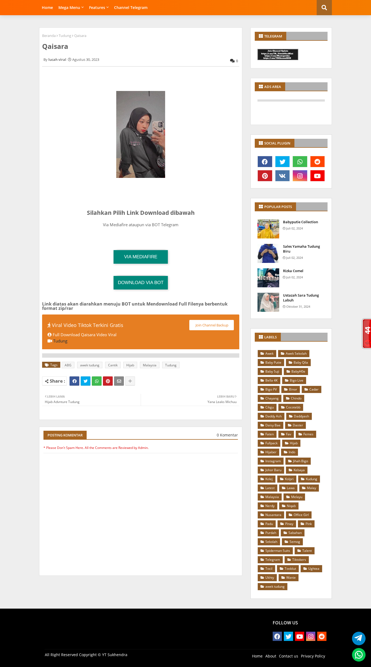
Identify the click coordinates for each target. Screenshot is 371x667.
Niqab (291, 506)
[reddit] (317, 161)
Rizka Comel (293, 270)
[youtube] (317, 175)
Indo (292, 452)
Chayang (272, 398)
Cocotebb (293, 407)
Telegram (272, 559)
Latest (270, 488)
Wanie (291, 577)
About (270, 656)
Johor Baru (273, 470)
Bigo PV (271, 389)
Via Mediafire (140, 256)
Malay (311, 488)
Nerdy (270, 506)
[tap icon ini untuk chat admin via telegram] (357, 639)
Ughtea (313, 568)
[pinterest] (264, 175)
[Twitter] (85, 381)
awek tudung (89, 365)
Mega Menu (69, 7)
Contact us (288, 656)
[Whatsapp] (97, 381)
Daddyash (301, 416)
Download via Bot (141, 282)
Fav (288, 434)
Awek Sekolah (296, 353)
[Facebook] (74, 381)
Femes (308, 434)
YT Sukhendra (114, 654)
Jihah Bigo (300, 461)
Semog (295, 541)
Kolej (269, 479)
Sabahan (295, 532)
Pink (309, 523)
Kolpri (289, 479)
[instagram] (300, 175)
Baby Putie (273, 362)
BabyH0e (298, 371)
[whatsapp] (300, 161)
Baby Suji (272, 371)
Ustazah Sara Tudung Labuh (301, 298)
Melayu (296, 497)
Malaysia (149, 365)
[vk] (282, 175)
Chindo (296, 398)
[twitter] (282, 161)
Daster (298, 425)
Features (97, 7)
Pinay (289, 523)
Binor (293, 389)
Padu (269, 523)
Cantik (113, 365)
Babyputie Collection (300, 221)
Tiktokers (299, 559)
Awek (269, 353)
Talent (307, 550)
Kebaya (299, 470)
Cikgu (269, 407)
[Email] (119, 381)
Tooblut (290, 568)
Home (47, 7)
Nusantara (273, 514)
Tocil (268, 568)
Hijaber (270, 452)
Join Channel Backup (211, 325)
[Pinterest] (108, 381)
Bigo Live (296, 380)
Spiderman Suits (277, 550)
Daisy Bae (273, 425)
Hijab (130, 365)
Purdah (270, 532)
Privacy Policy (313, 656)
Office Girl (301, 514)
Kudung (311, 479)
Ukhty (269, 577)
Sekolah (271, 541)
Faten (269, 434)
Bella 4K (271, 380)
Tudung (65, 35)
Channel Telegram (130, 7)
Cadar (314, 389)
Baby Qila (301, 362)
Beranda (49, 35)
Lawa (291, 488)
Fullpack (271, 443)
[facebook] (264, 161)
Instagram (273, 461)
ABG (68, 365)
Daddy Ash (273, 416)
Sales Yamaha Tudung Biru (301, 249)
